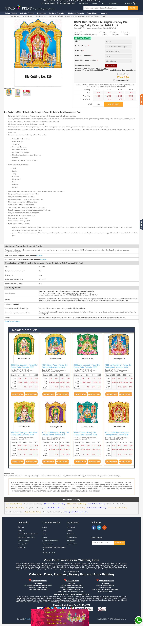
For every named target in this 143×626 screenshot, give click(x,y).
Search (44, 527)
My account (71, 527)
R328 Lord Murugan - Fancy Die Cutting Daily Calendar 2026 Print (24, 367)
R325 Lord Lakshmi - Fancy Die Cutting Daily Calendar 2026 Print (118, 367)
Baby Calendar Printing (33, 512)
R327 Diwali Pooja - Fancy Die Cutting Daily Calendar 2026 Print (54, 367)
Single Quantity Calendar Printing (75, 512)
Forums (45, 537)
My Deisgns (71, 540)
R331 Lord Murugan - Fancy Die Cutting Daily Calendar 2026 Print (55, 434)
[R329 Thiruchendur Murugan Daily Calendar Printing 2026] (9, 93)
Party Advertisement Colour (86, 60)
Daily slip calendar (30, 476)
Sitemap (21, 527)
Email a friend (126, 32)
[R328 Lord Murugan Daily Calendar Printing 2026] (24, 348)
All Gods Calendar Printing (76, 504)
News (44, 530)
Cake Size (79, 51)
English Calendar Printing (33, 504)
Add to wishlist (104, 33)
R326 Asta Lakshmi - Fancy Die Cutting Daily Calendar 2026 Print (87, 367)
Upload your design (82, 65)
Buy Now (39, 255)
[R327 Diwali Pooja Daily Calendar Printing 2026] (56, 348)
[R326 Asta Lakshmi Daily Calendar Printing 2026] (87, 348)
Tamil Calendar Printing (14, 504)
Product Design (81, 46)
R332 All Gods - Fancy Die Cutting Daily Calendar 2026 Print (85, 434)
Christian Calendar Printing (117, 508)
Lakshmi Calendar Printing (54, 508)
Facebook (94, 527)
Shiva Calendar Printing (96, 504)
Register (94, 3)
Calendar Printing (27, 13)
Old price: (120, 74)
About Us (104, 13)
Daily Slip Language (83, 55)
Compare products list (50, 540)
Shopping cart (72, 537)
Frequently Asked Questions (28, 534)
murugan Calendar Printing (75, 508)
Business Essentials (57, 13)
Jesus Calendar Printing (14, 512)
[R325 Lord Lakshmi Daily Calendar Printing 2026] (119, 348)
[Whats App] (138, 620)
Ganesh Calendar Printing (15, 508)
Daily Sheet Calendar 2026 (71, 476)
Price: (120, 77)
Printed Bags (92, 13)
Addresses (71, 534)
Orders (69, 530)
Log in (103, 3)
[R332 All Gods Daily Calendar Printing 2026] (87, 416)
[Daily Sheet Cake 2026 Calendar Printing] (26, 93)
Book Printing (71, 544)
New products (47, 544)
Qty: (90, 104)
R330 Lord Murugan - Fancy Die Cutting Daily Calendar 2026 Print (24, 434)
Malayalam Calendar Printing (54, 504)
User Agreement (23, 540)
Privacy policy (22, 544)
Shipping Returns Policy (26, 537)
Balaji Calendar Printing (34, 508)
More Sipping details (12, 321)
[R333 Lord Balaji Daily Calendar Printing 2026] (119, 416)
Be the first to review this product (85, 34)
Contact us (21, 547)
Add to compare (116, 32)
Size (77, 41)
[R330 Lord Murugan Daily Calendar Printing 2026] (24, 416)
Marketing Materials (76, 13)
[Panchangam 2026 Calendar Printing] (18, 93)
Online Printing (11, 13)
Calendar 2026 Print (110, 476)
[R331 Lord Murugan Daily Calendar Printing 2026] (56, 416)
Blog (44, 534)
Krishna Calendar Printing (116, 504)
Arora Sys (28, 619)
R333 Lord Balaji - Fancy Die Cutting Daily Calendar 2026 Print (117, 434)
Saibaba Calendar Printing (96, 508)
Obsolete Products (49, 553)
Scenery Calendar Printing (52, 512)
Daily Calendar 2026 (92, 476)
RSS (104, 527)
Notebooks (41, 13)
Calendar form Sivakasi (49, 476)
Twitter (99, 527)
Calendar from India (11, 476)
